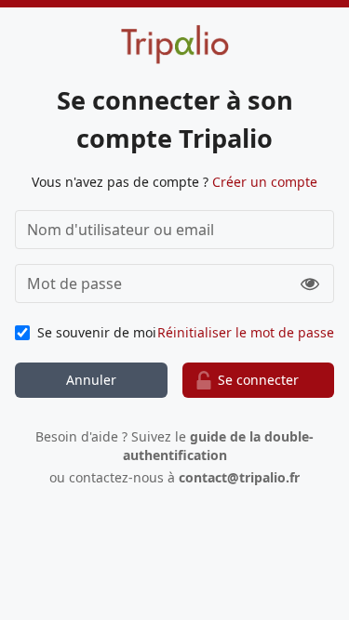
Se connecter (258, 380)
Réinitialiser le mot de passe (245, 332)
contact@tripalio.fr (239, 477)
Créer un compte (264, 182)
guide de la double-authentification (219, 446)
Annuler (91, 380)
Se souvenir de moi (96, 332)
